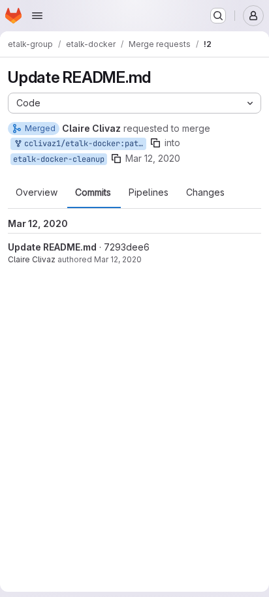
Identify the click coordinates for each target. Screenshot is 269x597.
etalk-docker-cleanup (58, 159)
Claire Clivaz (31, 259)
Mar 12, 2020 (152, 158)
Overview (36, 192)
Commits (93, 192)
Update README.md (52, 247)
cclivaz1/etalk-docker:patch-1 (83, 143)
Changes (205, 192)
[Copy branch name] (155, 143)
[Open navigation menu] (37, 15)
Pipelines (148, 192)
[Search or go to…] (218, 15)
